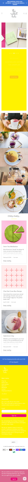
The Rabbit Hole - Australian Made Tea (15, 446)
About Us (4, 386)
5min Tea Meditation (10, 246)
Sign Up (14, 415)
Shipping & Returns (7, 390)
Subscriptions (5, 384)
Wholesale (4, 387)
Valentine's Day (8, 336)
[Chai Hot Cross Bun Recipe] (14, 277)
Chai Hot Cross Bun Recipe (12, 291)
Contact (4, 389)
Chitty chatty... (14, 216)
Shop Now (14, 77)
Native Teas (5, 382)
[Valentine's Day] (14, 321)
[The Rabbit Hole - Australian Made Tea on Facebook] (2, 394)
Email (3, 408)
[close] (26, 3)
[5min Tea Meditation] (14, 232)
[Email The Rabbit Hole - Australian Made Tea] (6, 394)
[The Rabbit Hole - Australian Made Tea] (14, 14)
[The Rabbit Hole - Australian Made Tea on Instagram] (4, 394)
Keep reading (7, 261)
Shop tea (4, 381)
